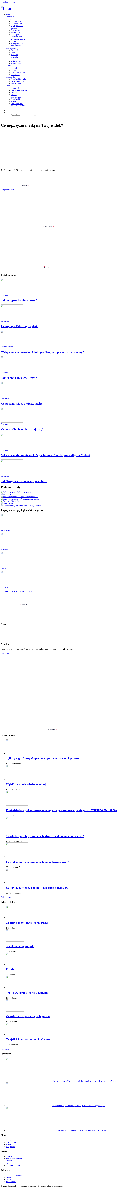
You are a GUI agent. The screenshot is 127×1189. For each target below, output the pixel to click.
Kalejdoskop (16, 63)
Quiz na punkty (7, 347)
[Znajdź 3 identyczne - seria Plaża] (15, 917)
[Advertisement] (63, 178)
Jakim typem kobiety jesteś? (19, 300)
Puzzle (8, 66)
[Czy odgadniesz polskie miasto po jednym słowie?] (17, 857)
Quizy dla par (16, 37)
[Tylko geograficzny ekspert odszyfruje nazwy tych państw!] (17, 753)
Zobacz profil (6, 653)
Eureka (13, 52)
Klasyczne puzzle (18, 72)
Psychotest (5, 295)
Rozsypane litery (17, 81)
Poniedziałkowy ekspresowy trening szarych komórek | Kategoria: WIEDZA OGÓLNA (61, 810)
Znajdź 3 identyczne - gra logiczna (28, 1016)
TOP (8, 14)
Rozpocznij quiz (7, 190)
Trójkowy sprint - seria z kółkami (27, 992)
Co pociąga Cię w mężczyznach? (21, 403)
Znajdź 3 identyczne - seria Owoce (28, 1039)
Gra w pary (15, 35)
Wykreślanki (16, 83)
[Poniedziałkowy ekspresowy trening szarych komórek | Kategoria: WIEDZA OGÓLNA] (17, 805)
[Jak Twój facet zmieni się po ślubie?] (12, 474)
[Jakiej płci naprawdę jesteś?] (12, 370)
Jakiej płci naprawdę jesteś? (19, 377)
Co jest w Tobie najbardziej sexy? (22, 429)
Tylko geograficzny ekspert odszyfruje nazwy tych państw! (43, 758)
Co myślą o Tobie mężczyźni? (19, 326)
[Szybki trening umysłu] (15, 941)
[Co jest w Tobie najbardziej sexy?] (12, 422)
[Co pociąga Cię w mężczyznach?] (12, 396)
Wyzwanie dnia (17, 104)
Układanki (15, 70)
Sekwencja (15, 55)
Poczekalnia (10, 17)
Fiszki (13, 41)
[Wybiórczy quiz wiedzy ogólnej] (17, 779)
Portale (8, 86)
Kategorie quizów (18, 43)
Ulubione (5, 1049)
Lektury (14, 95)
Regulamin (10, 1177)
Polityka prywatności (14, 1175)
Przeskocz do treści (8, 2)
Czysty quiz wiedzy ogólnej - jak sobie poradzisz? (37, 887)
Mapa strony (11, 1182)
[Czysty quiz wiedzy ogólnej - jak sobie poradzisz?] (17, 882)
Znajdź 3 (14, 50)
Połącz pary (15, 75)
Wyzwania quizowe (18, 39)
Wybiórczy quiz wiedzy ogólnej (26, 784)
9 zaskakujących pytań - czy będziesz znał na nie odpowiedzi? (45, 836)
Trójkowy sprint (17, 61)
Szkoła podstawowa (19, 90)
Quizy (8, 19)
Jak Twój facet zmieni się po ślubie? (24, 481)
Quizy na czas (16, 23)
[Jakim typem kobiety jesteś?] (12, 293)
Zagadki (14, 28)
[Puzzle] (15, 964)
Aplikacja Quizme (18, 106)
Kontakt (9, 1179)
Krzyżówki (10, 77)
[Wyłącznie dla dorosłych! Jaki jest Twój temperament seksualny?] (12, 344)
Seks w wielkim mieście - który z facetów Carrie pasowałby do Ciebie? (45, 455)
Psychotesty (15, 30)
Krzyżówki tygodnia (19, 79)
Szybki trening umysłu (20, 946)
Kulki (13, 59)
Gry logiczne (11, 48)
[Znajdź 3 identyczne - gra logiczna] (15, 1011)
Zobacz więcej (6, 897)
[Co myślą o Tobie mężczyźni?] (12, 319)
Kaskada (14, 57)
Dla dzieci (15, 88)
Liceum (14, 92)
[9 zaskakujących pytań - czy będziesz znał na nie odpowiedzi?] (17, 831)
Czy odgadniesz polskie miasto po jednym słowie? (37, 861)
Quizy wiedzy (16, 21)
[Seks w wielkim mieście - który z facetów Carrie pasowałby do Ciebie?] (12, 448)
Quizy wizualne (17, 26)
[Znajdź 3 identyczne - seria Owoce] (15, 1034)
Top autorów (16, 46)
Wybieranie (15, 32)
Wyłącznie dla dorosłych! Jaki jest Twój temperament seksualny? (42, 352)
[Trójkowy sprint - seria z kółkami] (15, 987)
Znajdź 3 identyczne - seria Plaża (27, 922)
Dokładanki (15, 68)
